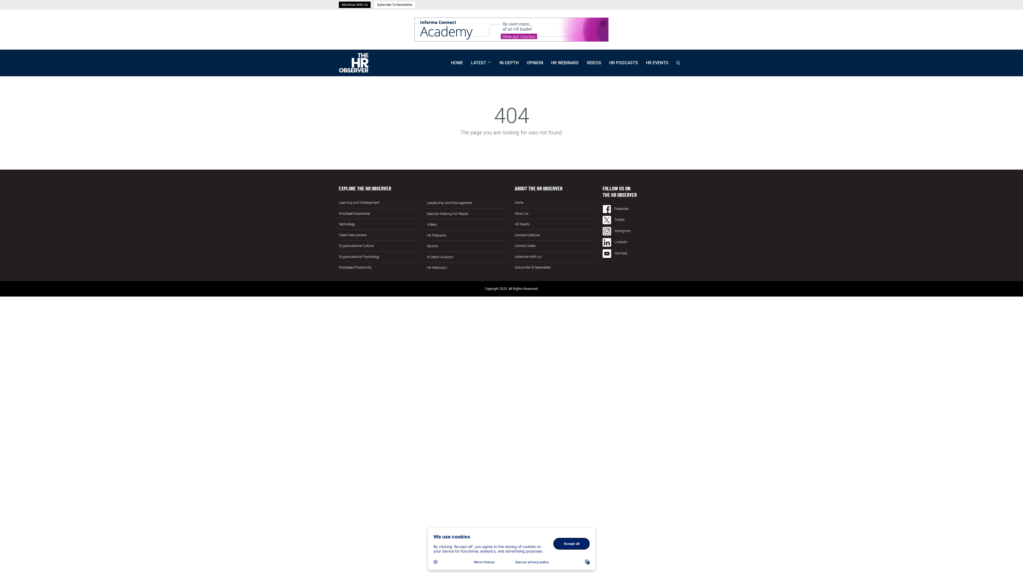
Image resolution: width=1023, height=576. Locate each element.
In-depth (509, 62)
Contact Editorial (527, 235)
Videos (594, 62)
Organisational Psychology (359, 257)
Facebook (621, 209)
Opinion (535, 62)
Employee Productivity (355, 267)
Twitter (619, 220)
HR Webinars (565, 62)
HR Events (657, 62)
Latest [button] (478, 62)
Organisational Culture (356, 246)
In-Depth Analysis (440, 257)
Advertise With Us (355, 5)
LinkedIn (620, 242)
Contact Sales (525, 246)
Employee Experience (354, 213)
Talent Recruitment (353, 235)
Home (457, 62)
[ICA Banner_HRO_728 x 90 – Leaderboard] (511, 29)
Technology (347, 224)
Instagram (622, 231)
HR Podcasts (623, 62)
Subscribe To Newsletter (394, 5)
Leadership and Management (449, 203)
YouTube (620, 253)
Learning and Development (359, 203)
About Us (522, 213)
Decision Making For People (447, 214)
